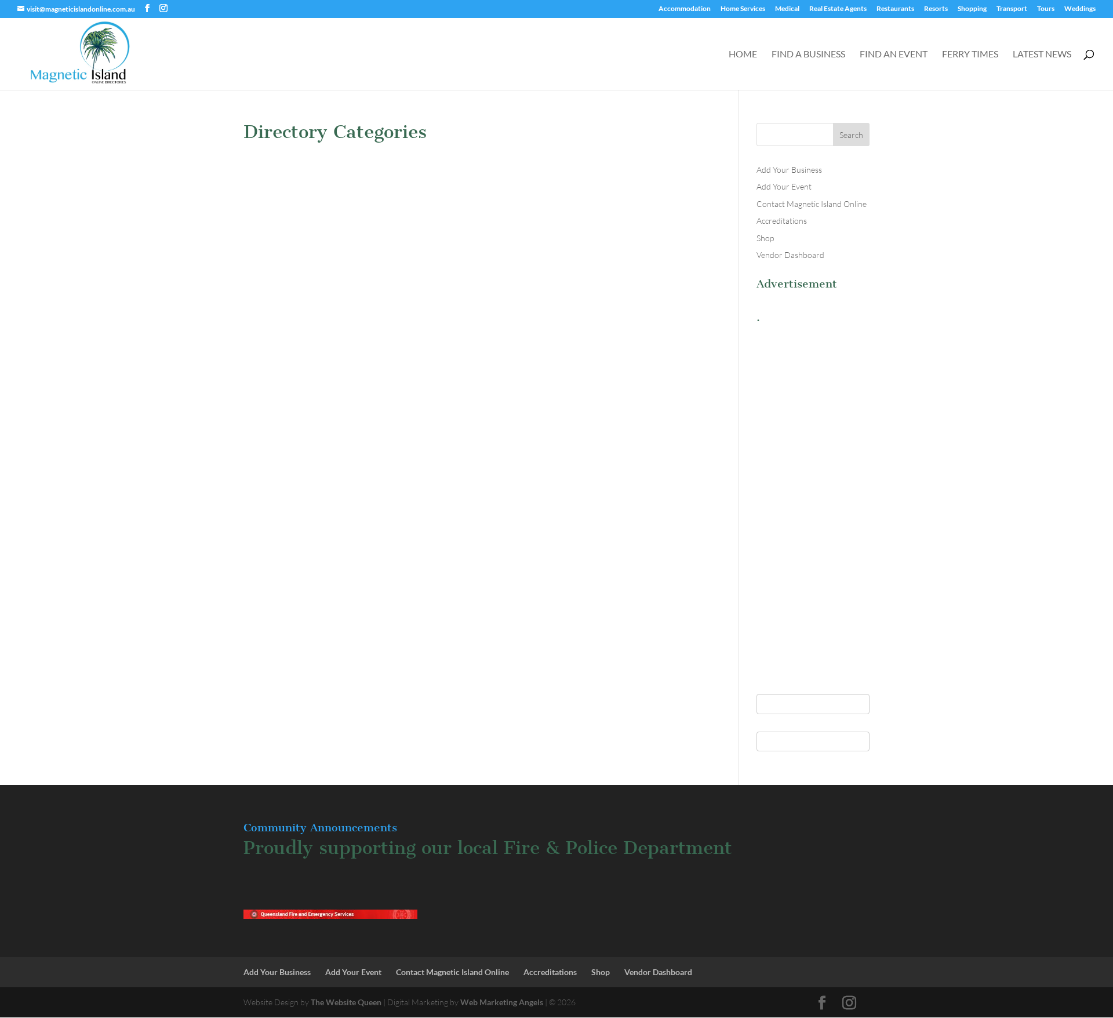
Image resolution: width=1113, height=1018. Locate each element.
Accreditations (781, 221)
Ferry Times (970, 54)
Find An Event (894, 54)
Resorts (936, 9)
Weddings (1080, 9)
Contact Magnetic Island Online (811, 204)
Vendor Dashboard (790, 255)
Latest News (1042, 54)
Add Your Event (784, 186)
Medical (787, 9)
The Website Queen (346, 1002)
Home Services (743, 9)
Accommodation (685, 9)
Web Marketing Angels (501, 1002)
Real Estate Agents (838, 9)
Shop (765, 238)
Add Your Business (789, 169)
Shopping (972, 9)
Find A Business (808, 54)
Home (743, 54)
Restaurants (895, 9)
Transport (1011, 9)
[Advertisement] (813, 503)
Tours (1045, 9)
